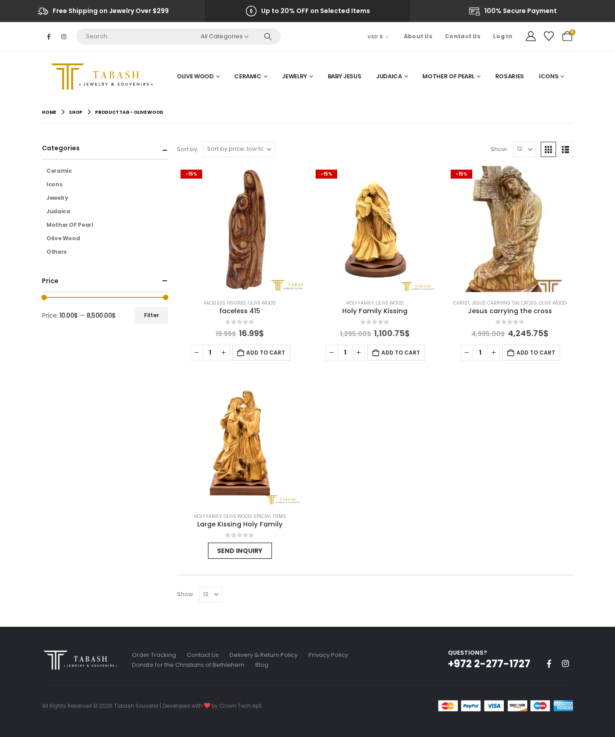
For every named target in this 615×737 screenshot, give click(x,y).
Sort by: (188, 149)
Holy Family (360, 303)
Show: (499, 149)
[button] (548, 149)
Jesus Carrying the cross (504, 303)
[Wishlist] (549, 36)
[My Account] (531, 36)
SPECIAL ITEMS (269, 516)
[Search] (267, 36)
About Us (418, 36)
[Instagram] (63, 36)
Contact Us (462, 36)
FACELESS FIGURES (225, 303)
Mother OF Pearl (448, 76)
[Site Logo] (105, 76)
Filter (151, 315)
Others (56, 252)
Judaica (389, 76)
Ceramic (248, 76)
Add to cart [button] (265, 352)
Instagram (565, 663)
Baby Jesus (345, 76)
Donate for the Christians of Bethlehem (188, 665)
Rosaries (509, 76)
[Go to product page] (240, 442)
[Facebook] (48, 36)
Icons (548, 76)
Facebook (549, 663)
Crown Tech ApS (240, 706)
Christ (461, 303)
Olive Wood (195, 76)
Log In (502, 36)
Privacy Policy (328, 655)
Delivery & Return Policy (264, 655)
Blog (261, 665)
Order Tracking (154, 655)
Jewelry (294, 76)
